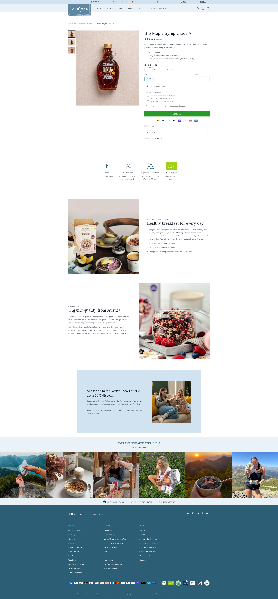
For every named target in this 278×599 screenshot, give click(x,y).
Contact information (143, 594)
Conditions (143, 535)
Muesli (71, 543)
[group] (23, 475)
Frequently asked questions (115, 543)
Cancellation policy (166, 594)
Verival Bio (72, 24)
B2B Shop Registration (113, 564)
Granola (71, 539)
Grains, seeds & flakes (77, 564)
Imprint (142, 530)
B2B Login (203, 2)
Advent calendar (75, 573)
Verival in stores (110, 547)
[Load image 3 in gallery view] (71, 50)
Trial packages (74, 568)
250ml (149, 79)
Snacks (71, 556)
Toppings (72, 560)
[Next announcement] (157, 2)
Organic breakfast (85, 24)
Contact (142, 560)
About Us (108, 530)
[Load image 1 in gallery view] (71, 34)
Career (106, 556)
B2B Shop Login (110, 568)
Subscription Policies (148, 539)
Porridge (71, 535)
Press (106, 551)
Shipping (156, 70)
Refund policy (96, 594)
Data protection (146, 556)
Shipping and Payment (148, 543)
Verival (76, 594)
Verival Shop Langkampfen (115, 539)
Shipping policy (130, 594)
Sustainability (109, 535)
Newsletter (108, 560)
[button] (100, 8)
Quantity (197, 74)
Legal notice (154, 594)
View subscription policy (178, 106)
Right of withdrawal (147, 547)
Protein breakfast (75, 547)
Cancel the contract (147, 551)
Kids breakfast (74, 551)
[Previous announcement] (69, 2)
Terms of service (118, 594)
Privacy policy (107, 594)
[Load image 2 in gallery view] (71, 42)
